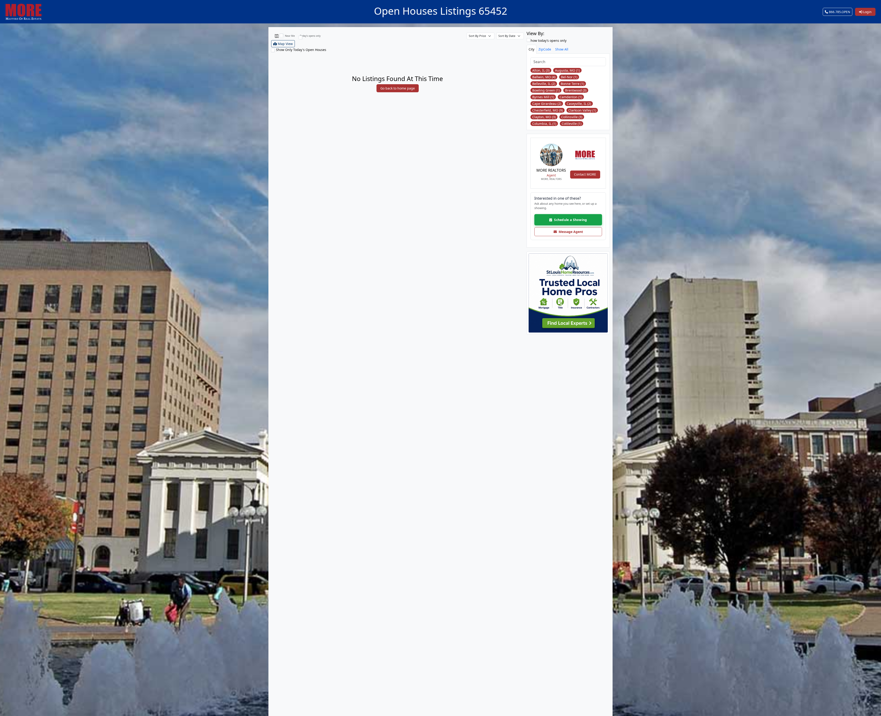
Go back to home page (397, 88)
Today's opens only (310, 35)
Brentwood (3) (575, 90)
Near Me (290, 35)
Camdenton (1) (571, 97)
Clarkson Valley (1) (582, 110)
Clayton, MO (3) (544, 117)
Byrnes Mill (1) (543, 97)
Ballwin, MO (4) (543, 77)
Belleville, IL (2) (543, 83)
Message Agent (570, 231)
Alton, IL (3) (540, 70)
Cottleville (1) (571, 123)
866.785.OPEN (839, 12)
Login (867, 12)
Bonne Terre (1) (572, 83)
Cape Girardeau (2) (546, 103)
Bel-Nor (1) (569, 77)
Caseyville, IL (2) (579, 103)
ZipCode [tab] (544, 49)
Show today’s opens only (547, 40)
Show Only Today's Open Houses (301, 50)
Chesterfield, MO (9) (547, 110)
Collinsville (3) (571, 117)
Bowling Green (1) (546, 90)
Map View (285, 44)
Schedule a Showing (569, 220)
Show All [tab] (561, 49)
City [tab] (531, 49)
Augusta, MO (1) (567, 70)
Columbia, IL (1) (544, 123)
